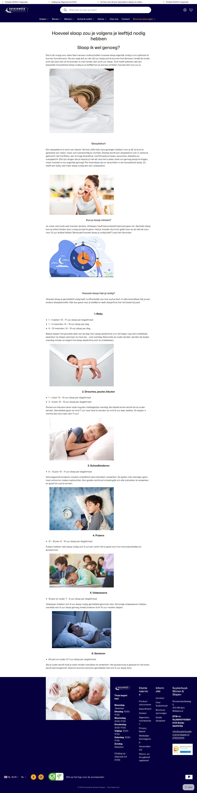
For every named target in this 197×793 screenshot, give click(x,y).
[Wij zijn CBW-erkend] (56, 777)
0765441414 (178, 737)
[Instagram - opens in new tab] (41, 777)
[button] (105, 10)
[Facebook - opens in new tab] (33, 777)
